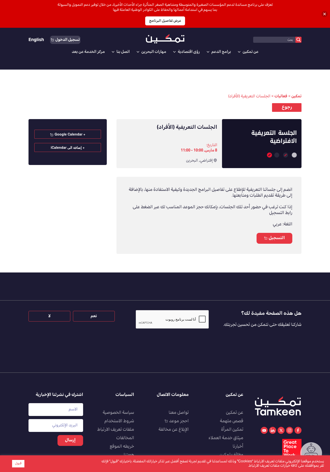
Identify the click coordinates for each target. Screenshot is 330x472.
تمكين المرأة (232, 429)
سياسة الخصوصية (118, 412)
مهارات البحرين (153, 52)
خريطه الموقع (122, 446)
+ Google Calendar (70, 134)
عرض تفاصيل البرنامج (165, 21)
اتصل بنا (123, 52)
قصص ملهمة (231, 421)
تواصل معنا (179, 412)
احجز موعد (179, 421)
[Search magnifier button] (298, 40)
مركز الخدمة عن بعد (88, 52)
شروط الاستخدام (119, 421)
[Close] (325, 14)
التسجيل (277, 238)
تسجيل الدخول (67, 40)
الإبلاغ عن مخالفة (173, 429)
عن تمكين (250, 52)
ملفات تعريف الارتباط (115, 429)
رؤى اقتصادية (189, 52)
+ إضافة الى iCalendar (68, 147)
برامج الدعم (221, 52)
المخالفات (125, 438)
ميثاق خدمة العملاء (225, 438)
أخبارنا (238, 446)
